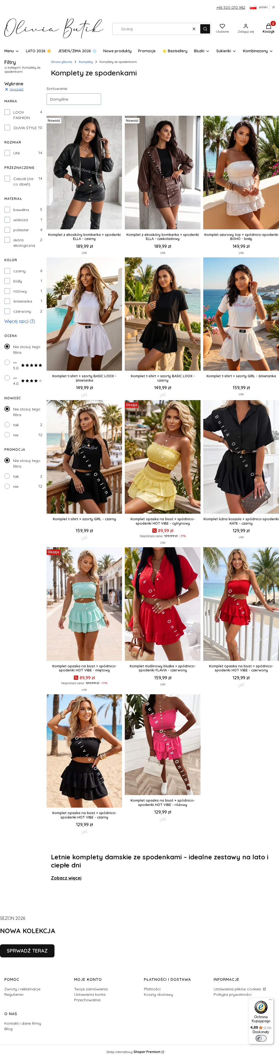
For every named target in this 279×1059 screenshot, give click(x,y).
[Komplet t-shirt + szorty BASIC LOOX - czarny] (163, 314)
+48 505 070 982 (230, 7)
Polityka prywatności (232, 994)
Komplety (86, 62)
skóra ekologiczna (24, 243)
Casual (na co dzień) (23, 181)
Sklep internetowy (133, 1052)
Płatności (152, 989)
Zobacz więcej (66, 878)
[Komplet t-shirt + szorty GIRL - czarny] (84, 457)
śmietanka (22, 301)
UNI (16, 153)
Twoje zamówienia (91, 989)
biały (17, 281)
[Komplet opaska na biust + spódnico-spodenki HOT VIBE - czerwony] (241, 604)
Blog (8, 1028)
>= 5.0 (16, 365)
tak (16, 424)
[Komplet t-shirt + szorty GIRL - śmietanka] (241, 314)
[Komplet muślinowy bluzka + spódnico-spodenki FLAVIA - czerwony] (163, 604)
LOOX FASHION (21, 115)
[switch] (261, 1038)
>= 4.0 (16, 381)
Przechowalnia (87, 999)
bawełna (21, 209)
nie (15, 435)
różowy (20, 291)
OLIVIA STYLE (25, 127)
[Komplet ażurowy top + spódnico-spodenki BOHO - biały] (241, 173)
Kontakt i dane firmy (22, 1023)
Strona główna (61, 62)
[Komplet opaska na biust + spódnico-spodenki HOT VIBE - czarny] (84, 751)
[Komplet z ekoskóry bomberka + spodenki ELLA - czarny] (84, 173)
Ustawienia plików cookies (238, 989)
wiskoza (20, 219)
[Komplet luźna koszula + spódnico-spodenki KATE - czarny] (241, 457)
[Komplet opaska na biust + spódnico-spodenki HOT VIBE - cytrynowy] (163, 457)
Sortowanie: (57, 88)
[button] (205, 29)
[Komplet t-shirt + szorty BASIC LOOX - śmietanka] (84, 314)
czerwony (22, 311)
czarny (19, 271)
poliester (21, 229)
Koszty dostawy (158, 994)
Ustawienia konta (89, 994)
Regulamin (13, 994)
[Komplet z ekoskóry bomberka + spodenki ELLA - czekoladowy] (163, 173)
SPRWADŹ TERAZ (27, 951)
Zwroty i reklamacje (22, 989)
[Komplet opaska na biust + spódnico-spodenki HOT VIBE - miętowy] (84, 604)
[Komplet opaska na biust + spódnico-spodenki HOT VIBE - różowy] (163, 745)
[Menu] (270, 1001)
